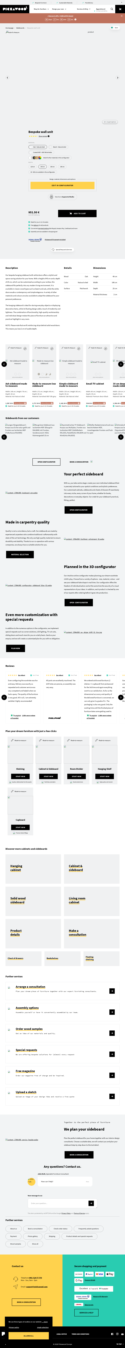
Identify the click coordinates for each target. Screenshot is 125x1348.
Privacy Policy (66, 1213)
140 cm (42, 167)
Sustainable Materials (65, 3)
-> (91, 1203)
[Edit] (25, 349)
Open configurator (79, 602)
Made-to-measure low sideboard (44, 384)
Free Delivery (89, 3)
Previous (7, 78)
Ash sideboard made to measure (16, 384)
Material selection (20, 554)
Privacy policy (14, 1327)
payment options (43, 228)
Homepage (9, 28)
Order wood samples (29, 1029)
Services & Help (86, 1312)
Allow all (29, 1336)
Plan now (15, 648)
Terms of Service (79, 1213)
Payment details (90, 1280)
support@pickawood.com (36, 1287)
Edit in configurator (62, 185)
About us (13, 1229)
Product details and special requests (79, 1236)
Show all (35, 1244)
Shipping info (89, 1305)
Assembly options (27, 1008)
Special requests (26, 1050)
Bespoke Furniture (41, 3)
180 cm (62, 167)
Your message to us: (35, 1196)
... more (45, 1322)
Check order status (60, 1229)
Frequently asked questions (88, 1229)
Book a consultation (79, 462)
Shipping (52, 1236)
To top (119, 1344)
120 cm (33, 167)
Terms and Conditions (80, 1334)
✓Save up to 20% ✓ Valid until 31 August (60, 16)
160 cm (52, 167)
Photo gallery (33, 1236)
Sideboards (20, 28)
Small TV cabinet (95, 383)
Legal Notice (62, 1334)
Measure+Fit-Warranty (100, 1296)
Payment (13, 1236)
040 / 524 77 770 (35, 1278)
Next (118, 78)
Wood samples (15, 1244)
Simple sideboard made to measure (68, 384)
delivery (36, 225)
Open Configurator (46, 462)
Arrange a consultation (30, 987)
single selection (43, 1327)
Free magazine (25, 1071)
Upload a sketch (26, 1092)
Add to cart (79, 213)
